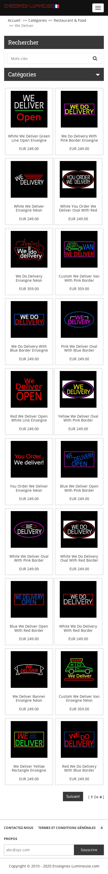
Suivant (73, 796)
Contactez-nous (18, 828)
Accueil (14, 20)
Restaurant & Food (70, 20)
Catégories (37, 20)
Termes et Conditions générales (67, 828)
